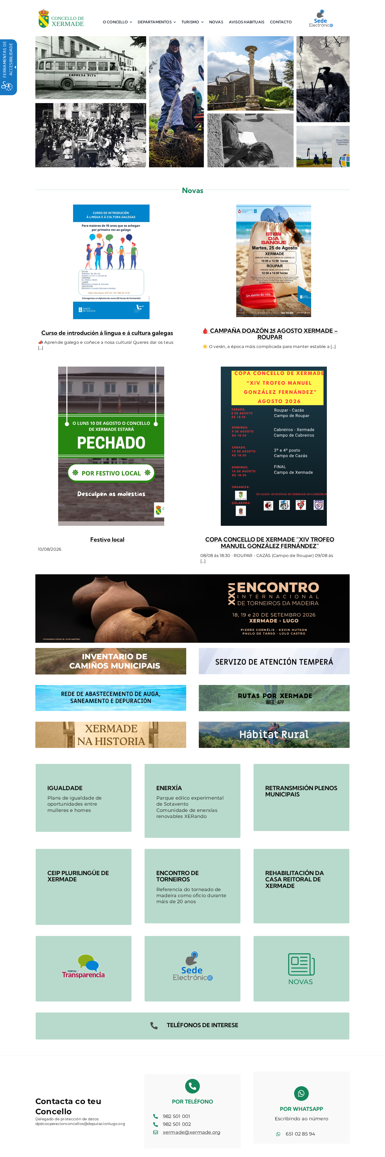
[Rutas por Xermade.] (274, 687)
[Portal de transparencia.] (83, 938)
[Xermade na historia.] (110, 724)
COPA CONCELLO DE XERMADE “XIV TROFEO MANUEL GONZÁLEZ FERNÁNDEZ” (269, 542)
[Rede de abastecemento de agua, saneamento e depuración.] (110, 687)
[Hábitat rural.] (274, 724)
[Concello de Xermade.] (61, 7)
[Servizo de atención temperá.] (274, 650)
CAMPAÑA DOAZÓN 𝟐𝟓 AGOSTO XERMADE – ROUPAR (270, 334)
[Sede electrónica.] (321, 11)
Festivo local (107, 539)
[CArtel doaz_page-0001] (273, 207)
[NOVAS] (301, 938)
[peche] (111, 369)
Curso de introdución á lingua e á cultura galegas (107, 332)
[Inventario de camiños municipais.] (110, 650)
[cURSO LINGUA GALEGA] (111, 207)
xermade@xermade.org (192, 1132)
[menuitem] (117, 22)
